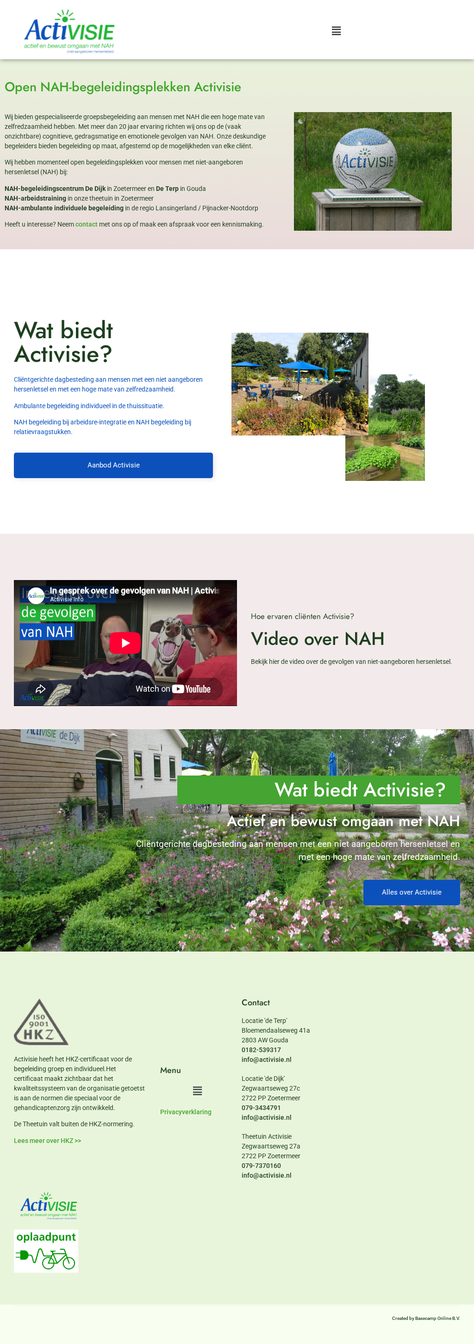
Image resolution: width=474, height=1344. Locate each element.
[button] (336, 31)
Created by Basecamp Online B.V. (426, 1318)
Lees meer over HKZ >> (47, 1140)
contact (86, 224)
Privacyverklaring (186, 1112)
